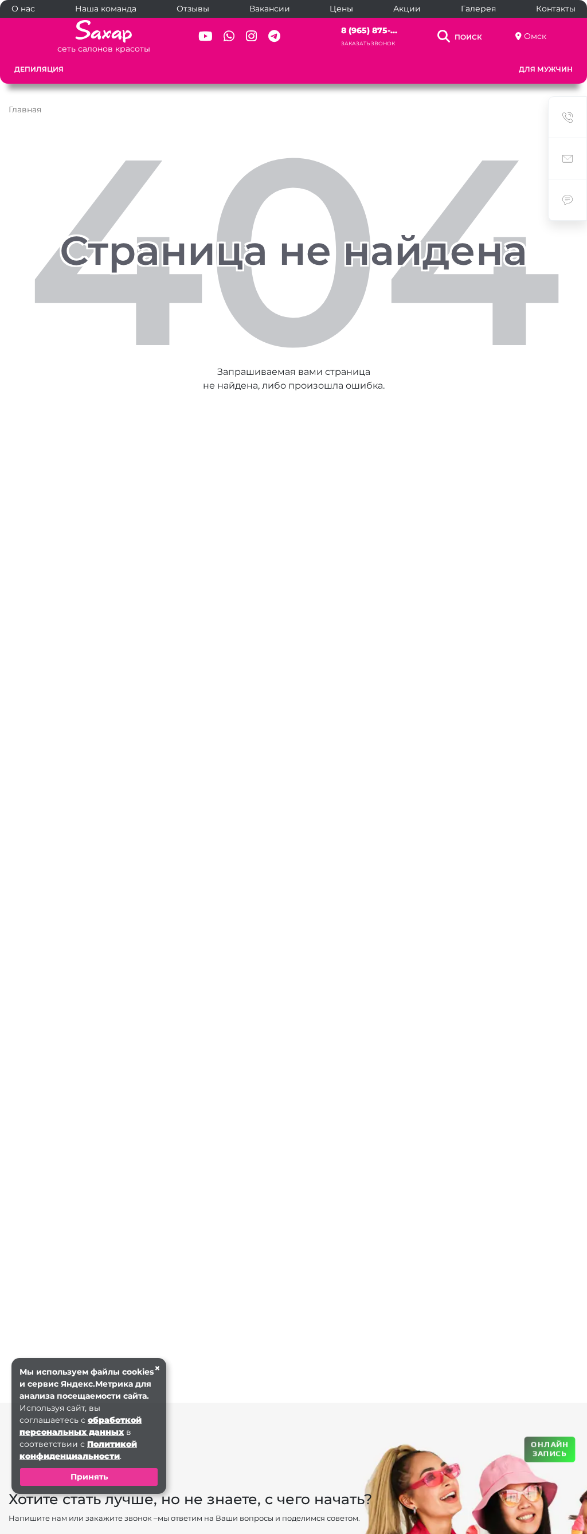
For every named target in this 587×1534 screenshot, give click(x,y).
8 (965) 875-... (369, 30)
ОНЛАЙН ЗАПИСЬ (550, 1448)
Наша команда (105, 8)
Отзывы (193, 8)
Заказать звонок (368, 43)
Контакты (556, 8)
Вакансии (269, 8)
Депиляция (39, 69)
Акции (407, 8)
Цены (341, 8)
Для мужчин (546, 69)
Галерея (478, 8)
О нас (23, 8)
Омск (535, 36)
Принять (89, 1477)
